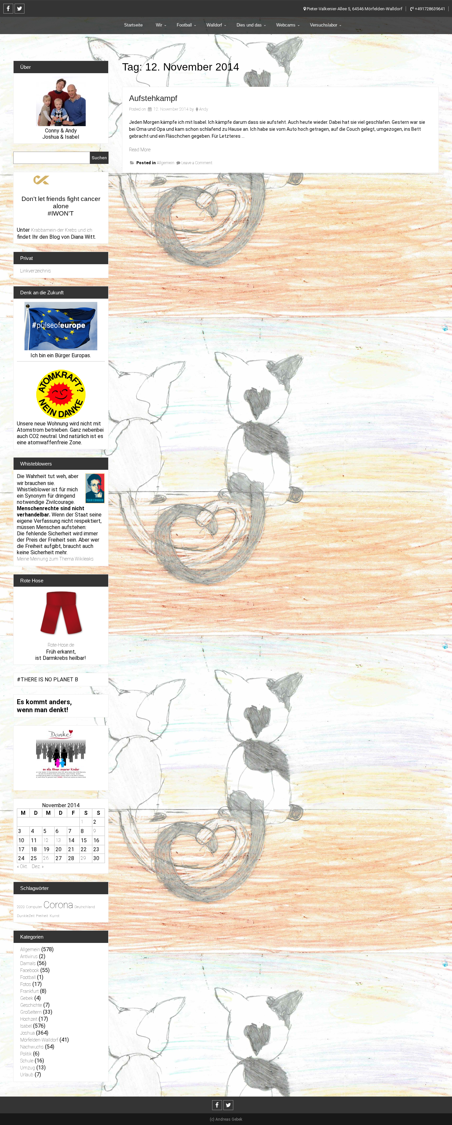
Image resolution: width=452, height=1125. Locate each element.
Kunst (55, 916)
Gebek (26, 998)
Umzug (27, 1067)
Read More (140, 149)
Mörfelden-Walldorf (39, 1040)
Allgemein (165, 163)
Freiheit (42, 916)
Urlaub (26, 1074)
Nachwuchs (32, 1047)
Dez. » (38, 866)
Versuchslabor (323, 25)
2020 (21, 907)
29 (83, 858)
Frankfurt (29, 991)
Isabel (26, 1026)
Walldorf (214, 25)
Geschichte (31, 1005)
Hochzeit (28, 1019)
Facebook (29, 970)
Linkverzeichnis (35, 270)
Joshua (27, 1033)
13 (58, 840)
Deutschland (84, 907)
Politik (26, 1053)
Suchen (99, 157)
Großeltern (31, 1012)
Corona (58, 904)
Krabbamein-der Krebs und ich (61, 230)
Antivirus (29, 956)
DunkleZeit (26, 916)
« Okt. (22, 866)
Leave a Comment (196, 163)
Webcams (285, 25)
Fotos (25, 984)
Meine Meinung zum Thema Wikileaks (55, 559)
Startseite (133, 25)
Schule (26, 1060)
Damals (28, 963)
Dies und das (249, 25)
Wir (159, 25)
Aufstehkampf (153, 98)
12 (46, 840)
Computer (34, 907)
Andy (203, 109)
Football (184, 25)
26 (46, 858)
